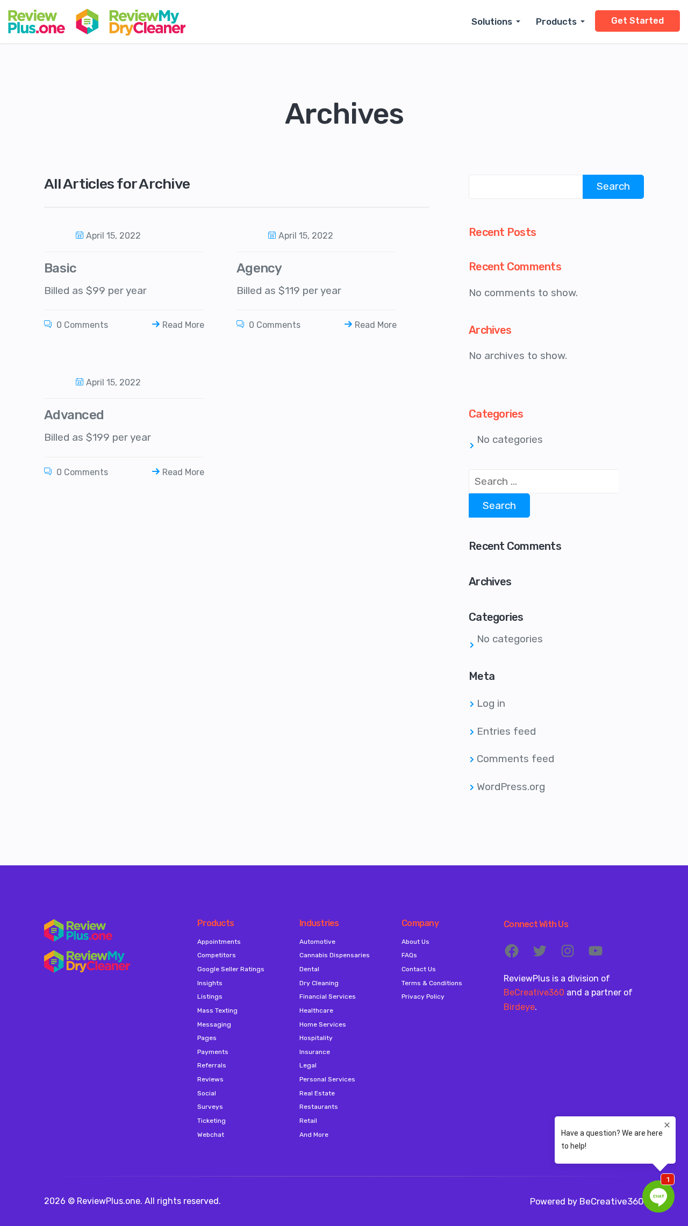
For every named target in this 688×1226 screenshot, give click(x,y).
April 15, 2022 (113, 236)
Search (613, 186)
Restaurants (318, 1106)
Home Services (322, 1024)
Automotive (317, 941)
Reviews (210, 1079)
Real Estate (317, 1093)
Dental (309, 969)
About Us (415, 941)
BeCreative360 (534, 992)
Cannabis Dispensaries (334, 955)
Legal (308, 1065)
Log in (491, 703)
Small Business (508, 47)
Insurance (314, 1052)
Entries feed (506, 731)
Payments (212, 1052)
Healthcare (316, 1010)
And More (313, 1134)
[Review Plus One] (96, 21)
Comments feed (515, 758)
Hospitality (316, 1038)
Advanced (74, 414)
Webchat (210, 1134)
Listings (210, 996)
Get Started (637, 21)
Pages (207, 1038)
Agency (259, 268)
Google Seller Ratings (230, 969)
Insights (210, 983)
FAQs (409, 955)
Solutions (491, 21)
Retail (308, 1120)
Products (556, 21)
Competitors (216, 955)
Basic (60, 268)
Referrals (211, 1065)
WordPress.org (511, 786)
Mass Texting (217, 1010)
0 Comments (81, 325)
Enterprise (499, 53)
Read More (183, 325)
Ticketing (211, 1120)
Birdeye (519, 1007)
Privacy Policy (423, 996)
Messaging (214, 1024)
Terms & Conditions (432, 983)
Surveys (210, 1106)
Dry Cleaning (319, 983)
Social (206, 1093)
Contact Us (419, 969)
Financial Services (327, 996)
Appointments (219, 941)
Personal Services (327, 1079)
